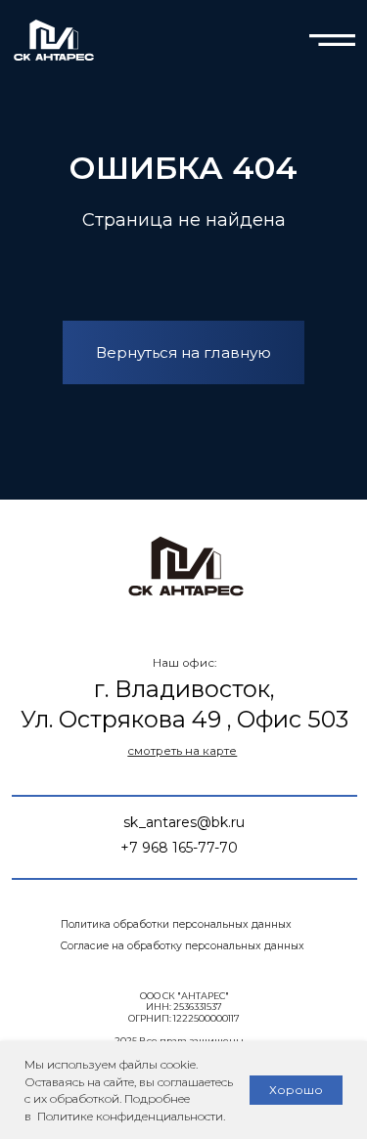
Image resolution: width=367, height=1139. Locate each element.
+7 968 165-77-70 (179, 847)
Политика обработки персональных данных (176, 924)
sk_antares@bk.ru (184, 822)
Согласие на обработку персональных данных (182, 946)
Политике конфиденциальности (128, 1116)
